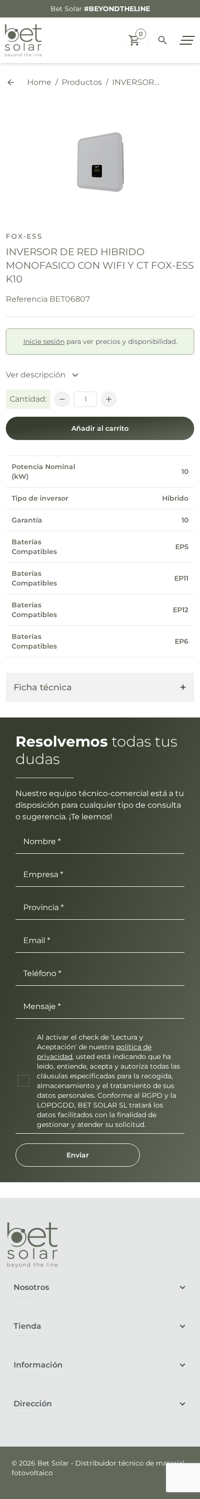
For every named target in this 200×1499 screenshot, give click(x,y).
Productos (82, 82)
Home (39, 82)
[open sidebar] (188, 40)
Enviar (78, 1155)
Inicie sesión (44, 341)
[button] (134, 40)
